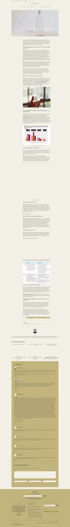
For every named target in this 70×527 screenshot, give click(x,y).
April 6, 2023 (36, 359)
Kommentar (15, 470)
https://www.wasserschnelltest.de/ (41, 81)
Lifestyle (17, 26)
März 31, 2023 (52, 359)
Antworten (15, 376)
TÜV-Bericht (28, 213)
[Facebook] (12, 3)
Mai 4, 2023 (20, 359)
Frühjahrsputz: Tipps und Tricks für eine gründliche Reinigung (35, 358)
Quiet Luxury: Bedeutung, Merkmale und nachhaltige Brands (19, 358)
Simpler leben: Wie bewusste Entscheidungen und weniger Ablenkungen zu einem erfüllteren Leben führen (51, 358)
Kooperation (49, 522)
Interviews (14, 26)
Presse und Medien (55, 522)
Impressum (38, 522)
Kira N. (18, 445)
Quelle (41, 73)
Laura (17, 33)
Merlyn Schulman (19, 454)
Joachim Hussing (19, 426)
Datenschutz (44, 522)
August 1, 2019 (14, 33)
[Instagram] (13, 3)
